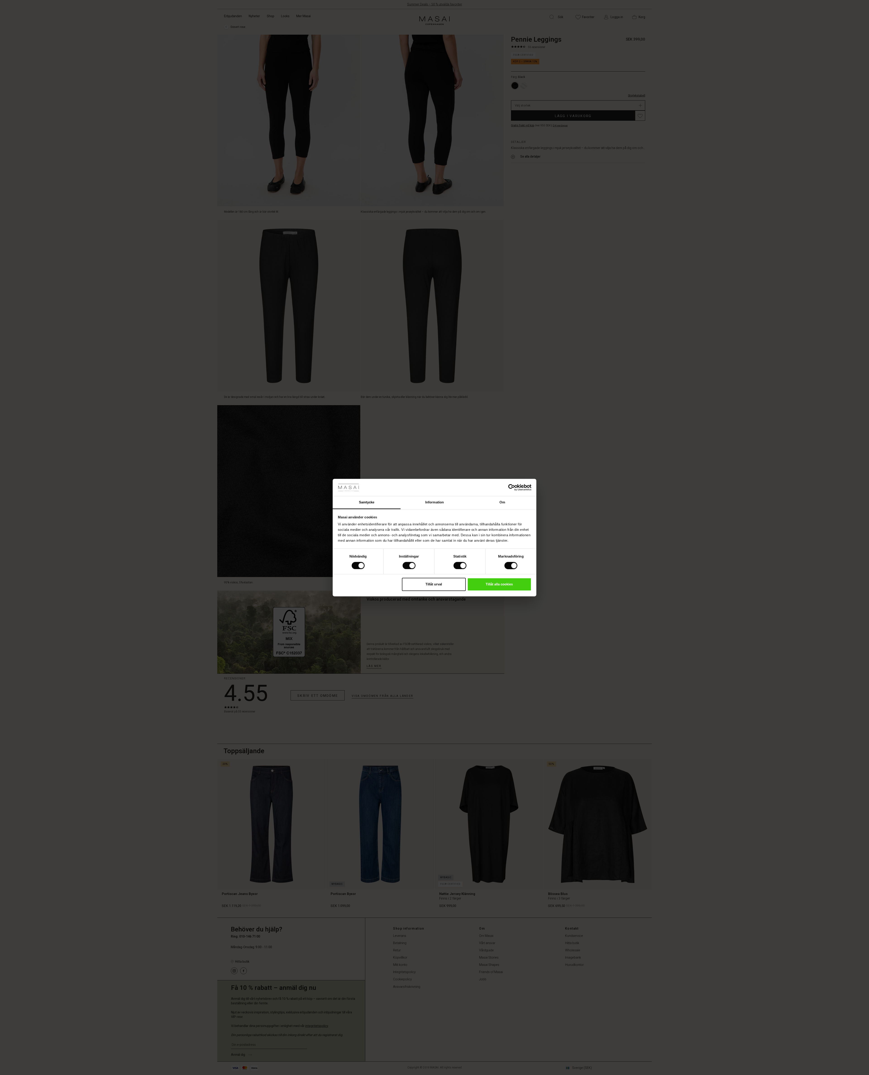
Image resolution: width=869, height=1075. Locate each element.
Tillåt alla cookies (499, 584)
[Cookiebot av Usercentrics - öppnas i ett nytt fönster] (511, 487)
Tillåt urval (433, 584)
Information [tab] (434, 502)
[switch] (409, 565)
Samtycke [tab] (367, 502)
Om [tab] (502, 502)
